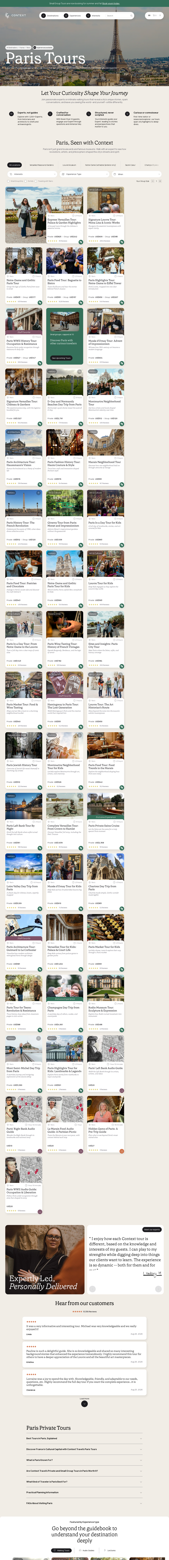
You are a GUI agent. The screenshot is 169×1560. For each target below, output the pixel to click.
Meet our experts (152, 1468)
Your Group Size (142, 181)
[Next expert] (158, 1527)
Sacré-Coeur (130, 165)
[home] (16, 18)
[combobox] (32, 174)
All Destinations (12, 47)
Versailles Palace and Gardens (41, 165)
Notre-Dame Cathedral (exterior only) (100, 165)
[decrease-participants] (152, 181)
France (22, 47)
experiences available (43, 47)
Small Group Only (17, 181)
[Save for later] (79, 190)
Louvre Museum (69, 165)
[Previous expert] (92, 1527)
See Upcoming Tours (61, 358)
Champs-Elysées (152, 165)
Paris (28, 47)
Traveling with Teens (45, 181)
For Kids (30, 181)
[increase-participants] (160, 181)
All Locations (14, 165)
